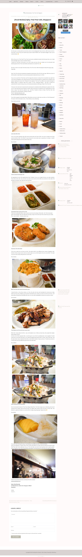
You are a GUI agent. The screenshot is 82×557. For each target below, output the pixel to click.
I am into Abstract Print (71, 175)
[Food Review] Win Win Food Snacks (50, 500)
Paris (60, 60)
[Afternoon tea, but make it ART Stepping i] (60, 21)
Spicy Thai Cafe (32, 16)
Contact (56, 1)
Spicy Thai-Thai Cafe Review (49, 16)
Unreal (43, 556)
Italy (60, 63)
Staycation (61, 118)
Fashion (21, 1)
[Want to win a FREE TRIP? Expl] (70, 26)
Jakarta (60, 107)
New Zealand (62, 76)
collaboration (62, 130)
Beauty (31, 1)
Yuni (32, 22)
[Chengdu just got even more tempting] (65, 26)
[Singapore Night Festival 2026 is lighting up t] (65, 21)
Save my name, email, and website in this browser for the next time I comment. (26, 533)
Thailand (61, 110)
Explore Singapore (62, 51)
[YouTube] (72, 1)
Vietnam (61, 90)
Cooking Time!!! (68, 201)
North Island (61, 78)
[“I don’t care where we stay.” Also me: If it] (60, 26)
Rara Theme (44, 552)
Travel (26, 1)
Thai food (36, 17)
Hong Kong (61, 74)
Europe (60, 54)
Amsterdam (61, 56)
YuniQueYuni (35, 552)
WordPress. (54, 552)
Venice (60, 68)
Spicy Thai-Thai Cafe (40, 16)
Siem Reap (61, 87)
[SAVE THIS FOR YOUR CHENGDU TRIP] (70, 21)
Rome (60, 65)
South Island (61, 80)
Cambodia (61, 85)
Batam (60, 100)
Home (10, 1)
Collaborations (49, 1)
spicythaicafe (30, 17)
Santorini (61, 71)
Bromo (60, 105)
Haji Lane (66, 183)
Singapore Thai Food (25, 16)
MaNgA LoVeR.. (68, 168)
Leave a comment (36, 22)
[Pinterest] (70, 1)
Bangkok (61, 112)
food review (13, 16)
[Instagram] (67, 1)
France (60, 58)
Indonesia (61, 93)
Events (42, 1)
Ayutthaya (61, 114)
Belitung (61, 102)
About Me (16, 1)
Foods (37, 1)
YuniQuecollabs (62, 133)
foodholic (18, 16)
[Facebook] (65, 1)
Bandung (61, 97)
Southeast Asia (62, 83)
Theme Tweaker (40, 556)
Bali (60, 95)
